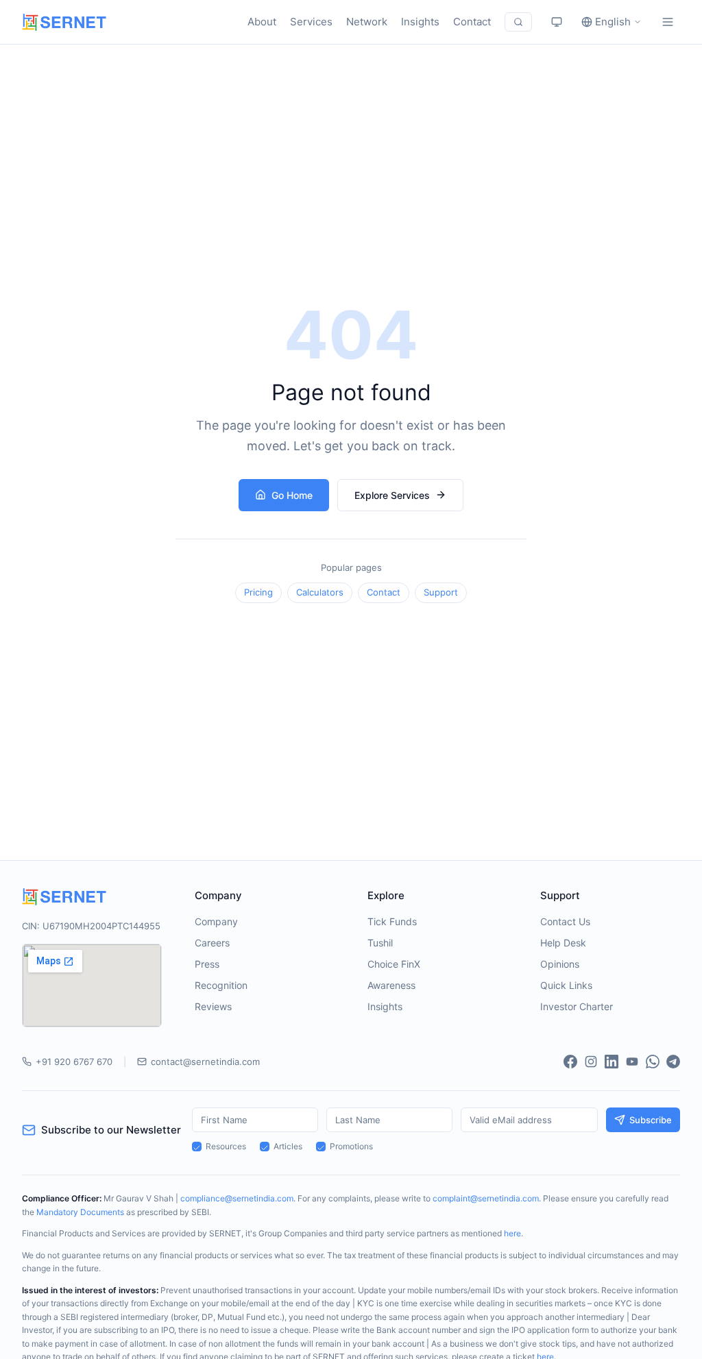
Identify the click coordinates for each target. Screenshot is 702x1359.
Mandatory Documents (80, 1212)
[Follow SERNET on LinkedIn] (611, 1061)
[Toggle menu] (667, 22)
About (261, 21)
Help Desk (563, 942)
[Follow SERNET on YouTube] (632, 1061)
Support (441, 592)
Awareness (391, 985)
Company (216, 921)
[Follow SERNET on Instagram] (591, 1061)
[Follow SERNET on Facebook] (570, 1061)
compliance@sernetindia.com (236, 1198)
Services (311, 21)
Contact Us (565, 921)
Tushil (380, 942)
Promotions (351, 1146)
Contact (472, 21)
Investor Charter (576, 1006)
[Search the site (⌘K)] (518, 22)
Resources (226, 1146)
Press (207, 964)
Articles (288, 1146)
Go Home (292, 495)
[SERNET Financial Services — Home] (64, 22)
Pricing (258, 592)
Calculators (319, 592)
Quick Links (566, 985)
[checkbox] (197, 1146)
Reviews (213, 1006)
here (512, 1233)
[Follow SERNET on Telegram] (673, 1061)
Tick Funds (392, 921)
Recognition (221, 985)
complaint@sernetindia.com (486, 1198)
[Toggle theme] (557, 22)
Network (366, 21)
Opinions (559, 964)
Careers (212, 942)
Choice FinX (393, 964)
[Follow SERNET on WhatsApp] (652, 1061)
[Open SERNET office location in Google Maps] (92, 985)
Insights (420, 21)
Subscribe (650, 1119)
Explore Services (392, 495)
